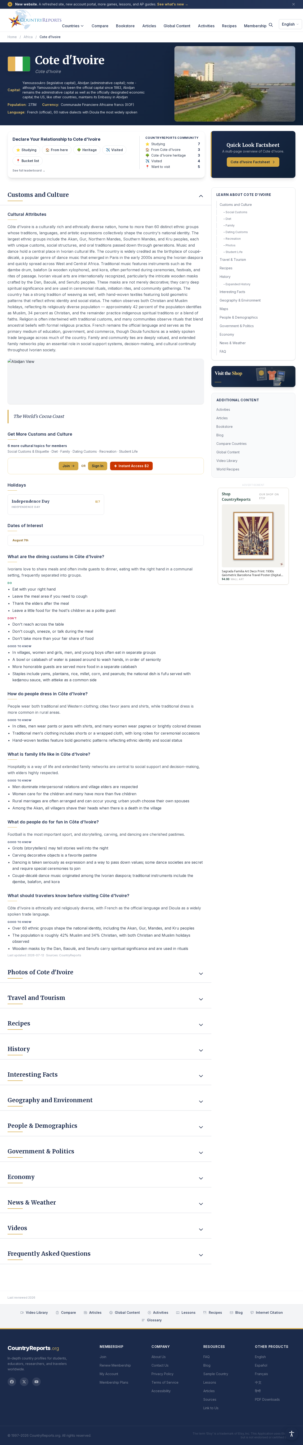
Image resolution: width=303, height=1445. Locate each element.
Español (261, 1365)
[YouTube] (36, 1381)
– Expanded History (236, 284)
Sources (209, 1399)
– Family (229, 225)
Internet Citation (269, 1312)
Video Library (226, 461)
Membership (255, 25)
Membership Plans (114, 1382)
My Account (109, 1374)
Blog (219, 435)
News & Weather (233, 343)
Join (66, 466)
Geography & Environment (240, 300)
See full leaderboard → (29, 170)
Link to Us (210, 1408)
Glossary (154, 1320)
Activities (206, 25)
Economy (227, 334)
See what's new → (172, 4)
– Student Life (233, 252)
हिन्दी (258, 1391)
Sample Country (215, 1374)
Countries (70, 25)
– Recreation (232, 238)
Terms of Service (165, 1382)
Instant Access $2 (134, 466)
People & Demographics (239, 317)
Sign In (97, 466)
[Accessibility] (291, 1433)
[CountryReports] (35, 18)
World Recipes (227, 469)
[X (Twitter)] (24, 1381)
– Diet (227, 219)
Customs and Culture (236, 205)
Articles (149, 25)
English (288, 24)
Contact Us (160, 1365)
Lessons (189, 1312)
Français (261, 1374)
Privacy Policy (163, 1374)
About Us (159, 1357)
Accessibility (161, 1391)
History (225, 277)
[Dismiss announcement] (293, 4)
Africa (28, 37)
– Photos (229, 245)
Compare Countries (231, 444)
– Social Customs (235, 212)
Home (12, 37)
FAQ (223, 351)
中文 (258, 1382)
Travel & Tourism (233, 259)
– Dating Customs (235, 232)
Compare (100, 25)
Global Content (177, 25)
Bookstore (125, 25)
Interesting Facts (232, 292)
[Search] (271, 25)
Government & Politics (237, 326)
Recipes (229, 25)
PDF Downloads (267, 1399)
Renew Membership (115, 1365)
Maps (224, 309)
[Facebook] (12, 1381)
